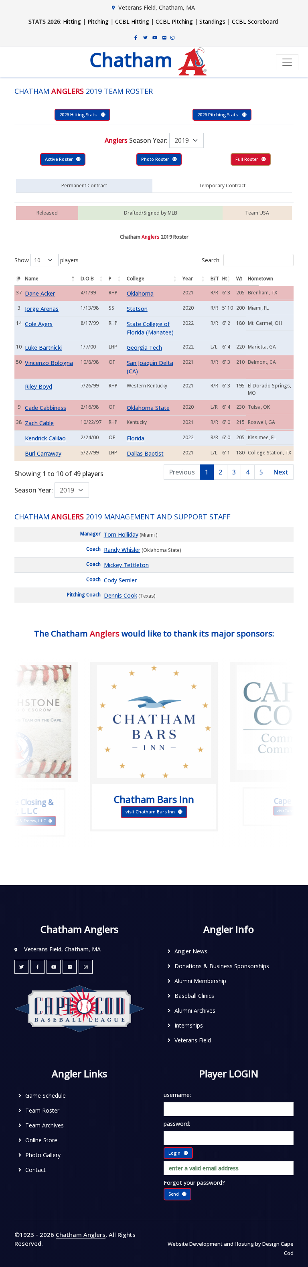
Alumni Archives (194, 1010)
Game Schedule (45, 1095)
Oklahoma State (148, 408)
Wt (239, 278)
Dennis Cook (120, 595)
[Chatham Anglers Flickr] (164, 37)
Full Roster (246, 159)
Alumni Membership (200, 981)
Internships (188, 1025)
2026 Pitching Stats (218, 114)
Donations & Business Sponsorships (221, 966)
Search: (211, 260)
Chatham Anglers (80, 1235)
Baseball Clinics (194, 995)
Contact (35, 1170)
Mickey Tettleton (126, 565)
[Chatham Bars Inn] (154, 721)
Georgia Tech (144, 347)
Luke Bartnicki (43, 347)
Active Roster (59, 159)
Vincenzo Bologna (49, 363)
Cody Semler (120, 580)
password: (177, 1123)
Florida (135, 438)
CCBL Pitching (174, 21)
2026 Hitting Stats (78, 114)
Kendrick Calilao (45, 438)
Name (31, 278)
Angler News (190, 951)
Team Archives (44, 1125)
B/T (215, 278)
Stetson (137, 308)
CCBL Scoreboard (255, 21)
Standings (212, 21)
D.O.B (87, 278)
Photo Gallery (43, 1155)
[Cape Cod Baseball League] (79, 1008)
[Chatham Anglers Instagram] (172, 37)
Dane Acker (40, 293)
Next (280, 472)
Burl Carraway (43, 453)
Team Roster (42, 1110)
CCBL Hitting (132, 21)
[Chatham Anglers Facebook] (136, 37)
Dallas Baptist (145, 453)
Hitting (72, 21)
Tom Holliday (121, 534)
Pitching (98, 21)
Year (187, 278)
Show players (46, 260)
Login (174, 1153)
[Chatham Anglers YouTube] (54, 967)
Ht (224, 278)
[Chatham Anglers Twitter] (145, 37)
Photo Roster (155, 159)
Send (173, 1194)
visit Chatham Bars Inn (150, 812)
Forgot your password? (194, 1182)
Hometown (253, 278)
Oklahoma (140, 293)
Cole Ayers (39, 324)
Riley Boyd (38, 386)
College (135, 278)
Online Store (41, 1140)
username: (177, 1095)
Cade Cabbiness (45, 408)
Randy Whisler (122, 549)
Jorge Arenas (42, 308)
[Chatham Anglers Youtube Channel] (155, 37)
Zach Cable (39, 423)
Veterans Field (192, 1040)
